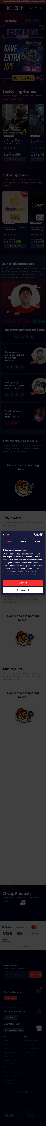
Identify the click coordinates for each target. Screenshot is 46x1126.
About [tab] (37, 541)
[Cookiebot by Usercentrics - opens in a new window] (32, 534)
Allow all (23, 583)
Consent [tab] (8, 541)
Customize (21, 590)
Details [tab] (23, 541)
